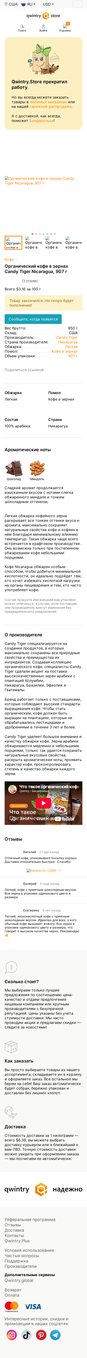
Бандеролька (41, 120)
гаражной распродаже (50, 106)
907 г (73, 356)
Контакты (14, 1235)
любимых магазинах (48, 101)
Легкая (71, 346)
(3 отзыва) (30, 281)
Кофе (9, 259)
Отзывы (13, 1224)
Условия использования (29, 1250)
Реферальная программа (30, 1219)
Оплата (12, 1295)
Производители (21, 1266)
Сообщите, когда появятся (33, 319)
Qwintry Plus (17, 1240)
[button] (28, 4)
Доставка (14, 1230)
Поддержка (16, 1261)
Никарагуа (68, 342)
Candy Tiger (67, 337)
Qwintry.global (19, 1280)
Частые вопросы (22, 1255)
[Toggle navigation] (77, 4)
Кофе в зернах (65, 351)
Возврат (13, 1289)
